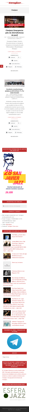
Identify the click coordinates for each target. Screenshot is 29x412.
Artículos (8, 96)
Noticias (16, 37)
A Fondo (20, 94)
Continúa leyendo (14, 51)
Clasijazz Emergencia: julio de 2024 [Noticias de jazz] (14, 32)
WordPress (18, 409)
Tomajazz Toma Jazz (13, 226)
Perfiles (7, 97)
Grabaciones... (19, 96)
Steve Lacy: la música (17, 262)
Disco (13, 96)
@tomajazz (9, 224)
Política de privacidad (7, 408)
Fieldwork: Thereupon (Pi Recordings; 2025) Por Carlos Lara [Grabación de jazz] (19, 323)
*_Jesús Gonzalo (13, 94)
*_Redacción (9, 37)
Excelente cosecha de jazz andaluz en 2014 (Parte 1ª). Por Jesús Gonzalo (14, 91)
